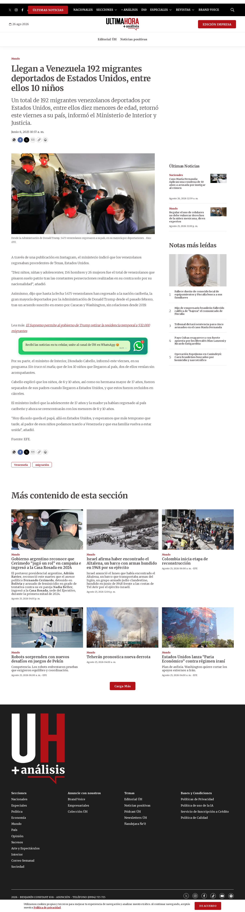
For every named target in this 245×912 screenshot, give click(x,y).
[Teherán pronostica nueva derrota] (122, 627)
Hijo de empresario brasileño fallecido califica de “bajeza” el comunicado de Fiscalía (199, 311)
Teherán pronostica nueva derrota (118, 657)
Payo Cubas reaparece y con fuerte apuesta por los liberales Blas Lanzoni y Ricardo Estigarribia (200, 340)
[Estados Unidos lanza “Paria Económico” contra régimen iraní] (198, 627)
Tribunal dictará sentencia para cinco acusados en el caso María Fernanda (199, 326)
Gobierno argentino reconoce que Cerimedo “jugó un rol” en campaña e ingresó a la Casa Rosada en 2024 (46, 563)
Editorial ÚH (107, 39)
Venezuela (21, 464)
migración (42, 464)
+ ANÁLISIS (129, 9)
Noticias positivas (133, 39)
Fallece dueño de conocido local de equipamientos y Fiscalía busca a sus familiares (198, 294)
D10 (144, 9)
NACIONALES (83, 9)
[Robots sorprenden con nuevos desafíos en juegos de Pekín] (47, 627)
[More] (116, 9)
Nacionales (176, 175)
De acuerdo (207, 906)
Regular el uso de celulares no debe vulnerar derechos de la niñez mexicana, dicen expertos (187, 217)
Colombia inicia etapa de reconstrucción (185, 561)
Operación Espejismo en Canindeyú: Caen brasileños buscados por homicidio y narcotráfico (198, 357)
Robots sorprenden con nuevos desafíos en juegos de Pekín (40, 659)
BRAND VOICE (209, 9)
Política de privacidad (47, 907)
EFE (195, 568)
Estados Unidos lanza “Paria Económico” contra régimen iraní (193, 659)
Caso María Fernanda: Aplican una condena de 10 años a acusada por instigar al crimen (187, 183)
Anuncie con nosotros (84, 793)
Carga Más (122, 686)
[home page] (122, 24)
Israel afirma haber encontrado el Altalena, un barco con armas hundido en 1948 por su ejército (122, 563)
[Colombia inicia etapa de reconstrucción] (198, 529)
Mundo (15, 58)
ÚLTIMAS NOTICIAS (48, 10)
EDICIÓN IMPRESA (217, 24)
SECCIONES (104, 9)
